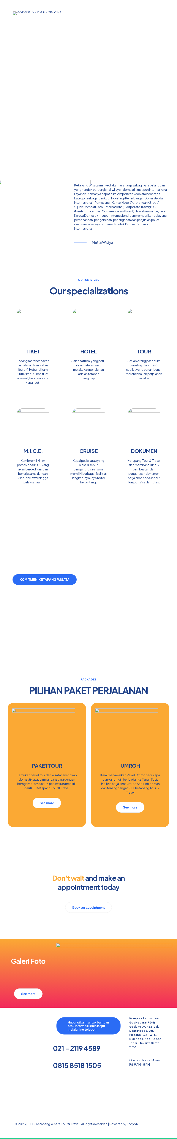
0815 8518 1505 (77, 1065)
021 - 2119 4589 (76, 1048)
